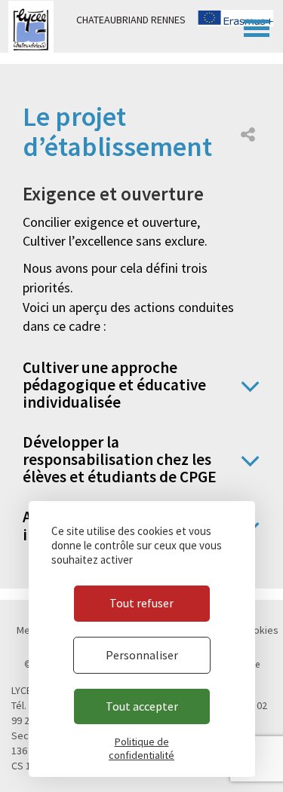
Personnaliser (142, 654)
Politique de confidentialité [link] (141, 748)
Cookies (259, 630)
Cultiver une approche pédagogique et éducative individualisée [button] (114, 385)
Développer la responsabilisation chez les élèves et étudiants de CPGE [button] (120, 459)
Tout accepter (142, 706)
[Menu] (256, 26)
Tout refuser (141, 602)
